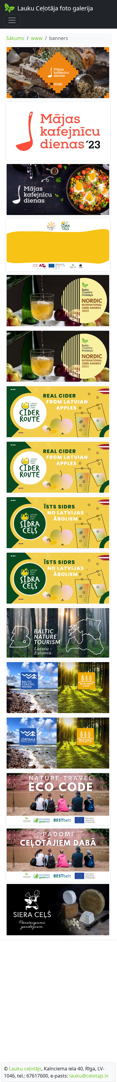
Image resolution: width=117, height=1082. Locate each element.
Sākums (15, 38)
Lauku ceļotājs (25, 1068)
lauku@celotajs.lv (88, 1075)
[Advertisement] (58, 999)
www (37, 38)
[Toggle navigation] (12, 20)
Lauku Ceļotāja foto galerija (55, 8)
